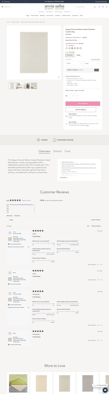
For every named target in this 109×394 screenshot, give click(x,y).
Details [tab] (57, 151)
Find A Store (7, 1)
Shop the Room (49, 11)
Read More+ (63, 177)
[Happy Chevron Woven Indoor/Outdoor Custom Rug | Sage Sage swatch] (69, 48)
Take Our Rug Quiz (58, 11)
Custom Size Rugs (15, 22)
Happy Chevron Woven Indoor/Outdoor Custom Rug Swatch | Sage (19, 240)
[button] (69, 34)
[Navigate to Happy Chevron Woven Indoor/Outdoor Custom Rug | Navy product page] (88, 382)
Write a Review (97, 220)
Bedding (42, 15)
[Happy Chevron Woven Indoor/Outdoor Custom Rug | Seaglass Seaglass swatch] (78, 48)
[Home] (54, 9)
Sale (81, 15)
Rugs (27, 15)
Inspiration (75, 15)
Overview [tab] (44, 151)
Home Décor (50, 15)
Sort (88, 226)
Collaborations (66, 15)
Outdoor (57, 15)
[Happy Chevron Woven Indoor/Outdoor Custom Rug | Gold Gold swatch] (67, 48)
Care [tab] (67, 151)
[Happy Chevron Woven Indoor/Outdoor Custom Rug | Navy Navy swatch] (72, 48)
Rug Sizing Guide (95, 59)
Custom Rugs (34, 15)
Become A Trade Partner (101, 1)
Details (70, 117)
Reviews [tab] (10, 216)
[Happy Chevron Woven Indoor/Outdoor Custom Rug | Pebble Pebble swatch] (75, 48)
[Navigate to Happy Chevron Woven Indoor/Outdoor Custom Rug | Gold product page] (41, 382)
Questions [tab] (17, 216)
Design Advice (67, 11)
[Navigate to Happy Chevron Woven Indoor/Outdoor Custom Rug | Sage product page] (65, 382)
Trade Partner (41, 11)
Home (8, 22)
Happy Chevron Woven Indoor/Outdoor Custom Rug (32, 22)
